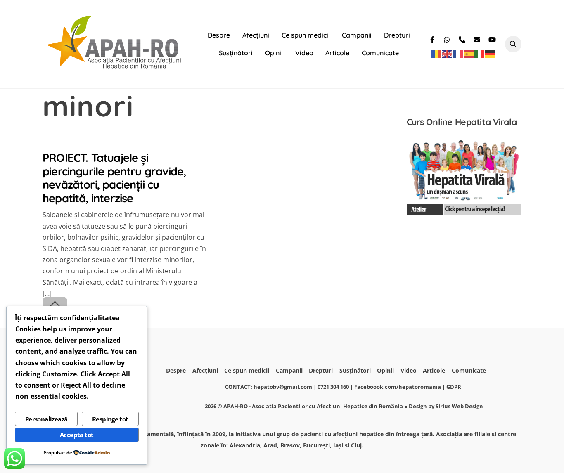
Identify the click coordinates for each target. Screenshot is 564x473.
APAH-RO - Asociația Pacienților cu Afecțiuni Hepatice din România (313, 406)
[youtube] (492, 38)
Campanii (357, 35)
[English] (447, 53)
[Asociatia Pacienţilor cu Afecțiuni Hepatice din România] (115, 67)
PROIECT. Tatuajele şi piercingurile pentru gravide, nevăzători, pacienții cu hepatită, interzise (114, 178)
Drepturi (397, 35)
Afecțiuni (255, 35)
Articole (337, 53)
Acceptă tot (76, 434)
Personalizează (46, 419)
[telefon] (463, 38)
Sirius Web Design (459, 406)
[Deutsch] (490, 53)
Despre (219, 35)
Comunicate (380, 53)
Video (304, 53)
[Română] (436, 53)
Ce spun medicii (306, 35)
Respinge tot (110, 419)
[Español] (469, 53)
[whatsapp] (448, 38)
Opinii (274, 53)
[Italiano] (479, 53)
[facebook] (433, 38)
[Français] (458, 53)
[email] (477, 38)
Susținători (236, 53)
